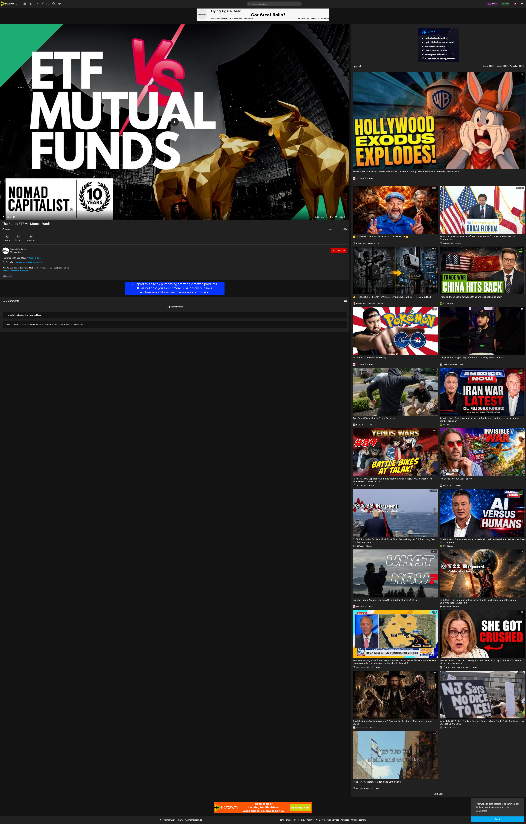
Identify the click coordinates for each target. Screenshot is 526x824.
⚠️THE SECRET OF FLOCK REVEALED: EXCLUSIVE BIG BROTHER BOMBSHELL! (392, 297)
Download (31, 240)
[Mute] (336, 217)
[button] (515, 4)
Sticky (485, 66)
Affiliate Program (358, 820)
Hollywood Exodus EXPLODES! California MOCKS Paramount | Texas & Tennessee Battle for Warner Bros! (406, 171)
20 (331, 217)
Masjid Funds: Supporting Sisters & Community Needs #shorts (472, 357)
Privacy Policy (299, 820)
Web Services (333, 820)
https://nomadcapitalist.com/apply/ (28, 262)
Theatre (498, 66)
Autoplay (514, 66)
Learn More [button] (481, 811)
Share (7, 240)
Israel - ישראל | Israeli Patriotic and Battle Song (377, 781)
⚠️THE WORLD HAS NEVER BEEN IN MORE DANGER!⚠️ (380, 236)
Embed (18, 240)
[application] (174, 122)
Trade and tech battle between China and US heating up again (471, 297)
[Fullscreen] (345, 217)
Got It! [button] (498, 819)
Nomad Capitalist (18, 249)
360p (341, 217)
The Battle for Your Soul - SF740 (456, 478)
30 (326, 217)
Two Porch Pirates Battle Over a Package (374, 418)
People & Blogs (34, 258)
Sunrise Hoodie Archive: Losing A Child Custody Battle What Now (386, 600)
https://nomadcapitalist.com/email (16, 271)
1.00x (322, 217)
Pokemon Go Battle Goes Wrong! (370, 357)
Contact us (321, 820)
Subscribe (340, 251)
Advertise (345, 820)
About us (311, 820)
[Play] (3, 217)
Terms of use (285, 820)
